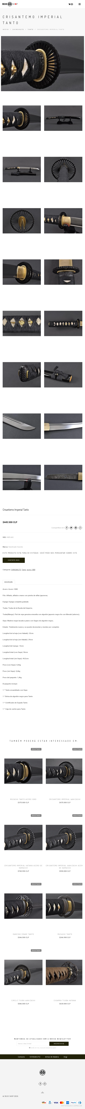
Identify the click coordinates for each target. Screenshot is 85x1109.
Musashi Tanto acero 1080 (23, 799)
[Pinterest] (75, 527)
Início (6, 29)
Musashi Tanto (65, 934)
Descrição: (8, 582)
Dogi (65, 1057)
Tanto (30, 29)
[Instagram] (44, 1083)
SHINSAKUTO (18, 29)
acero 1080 (31, 570)
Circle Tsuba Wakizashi (23, 1000)
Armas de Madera (52, 1057)
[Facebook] (66, 527)
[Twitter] (71, 527)
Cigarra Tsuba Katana (65, 1000)
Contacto (21, 1057)
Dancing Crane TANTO (23, 934)
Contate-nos (14, 560)
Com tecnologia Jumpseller (71, 1106)
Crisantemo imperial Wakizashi (65, 799)
